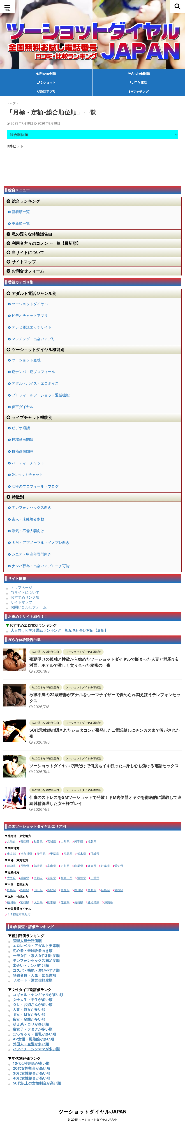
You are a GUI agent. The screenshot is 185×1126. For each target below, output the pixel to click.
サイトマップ (24, 261)
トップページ (21, 587)
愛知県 (118, 866)
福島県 (92, 841)
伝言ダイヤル (22, 406)
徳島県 (105, 890)
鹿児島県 (93, 902)
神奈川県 (26, 853)
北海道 (11, 841)
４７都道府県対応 (18, 914)
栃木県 (81, 853)
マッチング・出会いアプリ (33, 339)
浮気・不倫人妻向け (28, 531)
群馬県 (68, 853)
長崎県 (78, 902)
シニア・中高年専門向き (31, 554)
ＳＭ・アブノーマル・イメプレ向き (40, 542)
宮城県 (51, 841)
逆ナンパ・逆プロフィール (33, 371)
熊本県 (51, 902)
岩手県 (78, 841)
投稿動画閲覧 (22, 439)
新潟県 (11, 866)
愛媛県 (118, 890)
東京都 (11, 853)
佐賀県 (65, 902)
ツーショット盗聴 (26, 360)
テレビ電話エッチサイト (31, 327)
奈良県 (51, 878)
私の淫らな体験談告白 (32, 234)
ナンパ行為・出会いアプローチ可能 (40, 566)
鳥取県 (51, 890)
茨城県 (94, 853)
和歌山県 (66, 878)
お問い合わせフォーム (29, 607)
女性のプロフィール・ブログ (35, 486)
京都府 (38, 878)
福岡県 (11, 902)
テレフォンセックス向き (31, 507)
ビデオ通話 (21, 428)
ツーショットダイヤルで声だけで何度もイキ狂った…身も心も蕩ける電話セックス (104, 765)
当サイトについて (28, 252)
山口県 (38, 890)
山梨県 (78, 866)
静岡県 (92, 866)
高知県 (92, 890)
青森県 (24, 841)
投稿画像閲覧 (22, 451)
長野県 (24, 866)
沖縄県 (108, 902)
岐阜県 (105, 866)
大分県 (38, 902)
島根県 (65, 890)
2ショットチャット (27, 474)
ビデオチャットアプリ (30, 315)
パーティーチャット (28, 463)
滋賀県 (81, 878)
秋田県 (38, 841)
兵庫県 (24, 878)
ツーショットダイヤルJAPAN (92, 1112)
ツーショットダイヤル (30, 304)
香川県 (78, 890)
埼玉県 (41, 853)
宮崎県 (24, 902)
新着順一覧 (21, 211)
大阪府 (11, 878)
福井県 (38, 866)
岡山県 (24, 890)
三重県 (94, 878)
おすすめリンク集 (25, 597)
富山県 (51, 866)
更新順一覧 (21, 223)
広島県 (11, 890)
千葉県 (54, 853)
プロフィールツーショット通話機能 (40, 395)
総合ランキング (26, 201)
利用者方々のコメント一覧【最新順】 (46, 243)
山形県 (65, 841)
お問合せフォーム (28, 271)
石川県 (65, 866)
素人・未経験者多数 (28, 519)
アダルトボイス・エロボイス (35, 383)
